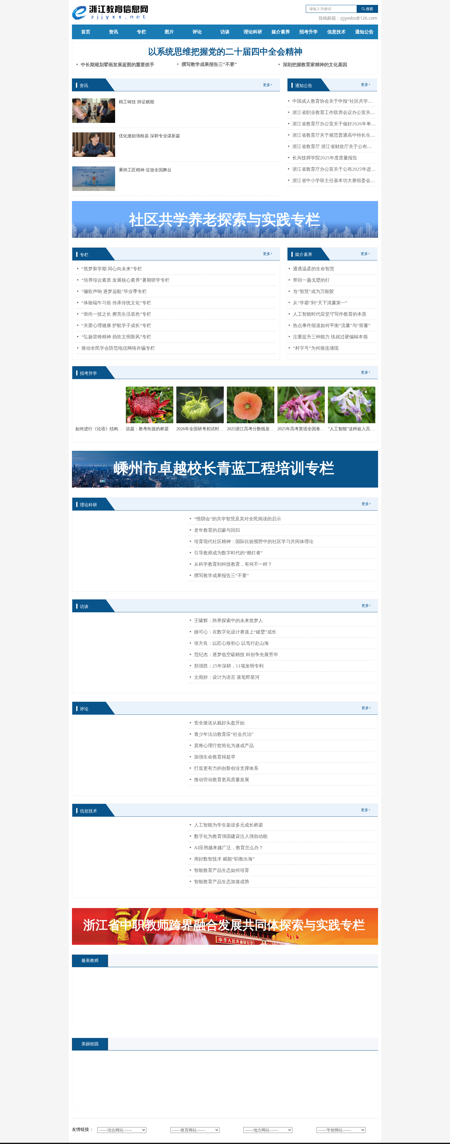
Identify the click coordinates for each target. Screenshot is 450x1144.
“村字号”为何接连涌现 (316, 348)
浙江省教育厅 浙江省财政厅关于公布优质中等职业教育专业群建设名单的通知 (334, 146)
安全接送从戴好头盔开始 (219, 722)
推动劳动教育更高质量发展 (221, 779)
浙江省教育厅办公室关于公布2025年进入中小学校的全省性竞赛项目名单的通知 (334, 169)
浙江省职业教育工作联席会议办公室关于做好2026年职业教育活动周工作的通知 (334, 112)
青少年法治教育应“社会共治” (223, 734)
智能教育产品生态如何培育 (221, 870)
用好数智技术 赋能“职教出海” (224, 859)
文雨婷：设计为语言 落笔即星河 (227, 677)
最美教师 (90, 960)
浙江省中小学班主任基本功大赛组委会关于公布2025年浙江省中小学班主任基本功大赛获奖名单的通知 (334, 180)
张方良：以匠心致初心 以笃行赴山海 (231, 643)
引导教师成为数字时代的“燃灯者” (228, 552)
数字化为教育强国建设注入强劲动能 (231, 836)
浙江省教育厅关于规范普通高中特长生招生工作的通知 (334, 135)
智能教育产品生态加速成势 (221, 881)
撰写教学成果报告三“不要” (221, 575)
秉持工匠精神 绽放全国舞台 (145, 170)
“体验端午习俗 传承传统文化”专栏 (116, 302)
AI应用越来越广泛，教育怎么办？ (228, 847)
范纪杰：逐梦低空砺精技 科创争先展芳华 (236, 654)
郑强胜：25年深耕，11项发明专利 (229, 665)
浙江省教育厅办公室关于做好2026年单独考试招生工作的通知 (334, 123)
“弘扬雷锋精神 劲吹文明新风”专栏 (116, 336)
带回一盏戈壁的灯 (311, 280)
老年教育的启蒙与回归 (217, 530)
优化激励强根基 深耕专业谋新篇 (149, 136)
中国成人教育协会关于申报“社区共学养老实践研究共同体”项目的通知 (334, 101)
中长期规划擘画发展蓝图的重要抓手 (117, 64)
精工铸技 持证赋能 (136, 102)
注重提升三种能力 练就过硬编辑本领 (330, 336)
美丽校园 (90, 1044)
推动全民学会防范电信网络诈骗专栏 (118, 348)
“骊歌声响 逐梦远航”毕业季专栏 (114, 291)
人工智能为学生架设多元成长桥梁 (228, 825)
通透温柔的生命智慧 (313, 268)
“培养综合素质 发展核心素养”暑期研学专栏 (125, 280)
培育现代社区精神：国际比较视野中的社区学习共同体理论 (253, 541)
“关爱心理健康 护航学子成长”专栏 (116, 325)
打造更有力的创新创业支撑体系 (226, 768)
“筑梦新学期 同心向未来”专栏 (111, 268)
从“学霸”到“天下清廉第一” (320, 302)
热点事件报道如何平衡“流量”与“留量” (331, 325)
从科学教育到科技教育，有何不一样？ (233, 564)
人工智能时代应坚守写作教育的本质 (329, 314)
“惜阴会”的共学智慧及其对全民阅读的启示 (237, 518)
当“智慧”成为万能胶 (313, 291)
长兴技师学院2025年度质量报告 (324, 157)
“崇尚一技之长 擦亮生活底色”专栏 (116, 314)
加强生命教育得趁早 (214, 756)
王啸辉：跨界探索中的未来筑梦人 (228, 620)
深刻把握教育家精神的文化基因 (315, 64)
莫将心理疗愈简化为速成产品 (224, 745)
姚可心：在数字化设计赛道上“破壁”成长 (235, 631)
